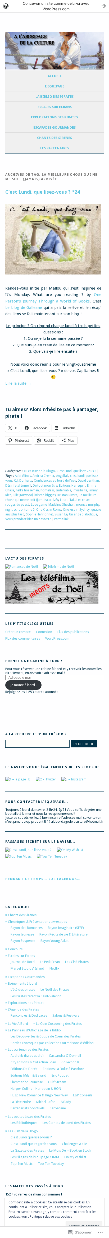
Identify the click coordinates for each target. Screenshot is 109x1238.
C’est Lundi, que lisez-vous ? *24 (42, 192)
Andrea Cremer (43, 476)
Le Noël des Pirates (54, 990)
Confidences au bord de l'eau (55, 480)
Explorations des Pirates (54, 117)
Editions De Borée (24, 1069)
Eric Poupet (60, 1075)
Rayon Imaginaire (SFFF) (66, 928)
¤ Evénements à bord (21, 983)
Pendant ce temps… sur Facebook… (43, 879)
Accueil (55, 76)
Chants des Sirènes (54, 138)
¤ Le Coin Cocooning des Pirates (57, 1024)
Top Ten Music (22, 1164)
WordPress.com (57, 638)
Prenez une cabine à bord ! (33, 661)
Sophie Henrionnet (39, 514)
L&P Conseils (82, 1095)
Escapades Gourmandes (54, 127)
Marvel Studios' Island (27, 968)
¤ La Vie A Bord (16, 1024)
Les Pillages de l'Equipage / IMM (35, 1157)
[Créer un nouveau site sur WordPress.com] (54, 6)
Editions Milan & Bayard (28, 1075)
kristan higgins (45, 495)
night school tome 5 (20, 509)
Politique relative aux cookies (51, 1216)
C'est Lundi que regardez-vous (34, 1144)
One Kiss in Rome (48, 509)
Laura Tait (67, 500)
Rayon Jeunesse (22, 934)
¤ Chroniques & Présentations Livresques (36, 922)
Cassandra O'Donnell (65, 1056)
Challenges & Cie (74, 1144)
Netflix (54, 968)
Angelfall (62, 476)
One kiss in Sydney (76, 509)
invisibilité (80, 490)
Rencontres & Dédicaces (29, 1015)
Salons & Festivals (65, 1015)
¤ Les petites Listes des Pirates (28, 1117)
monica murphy (87, 504)
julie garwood (23, 495)
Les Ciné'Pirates (77, 962)
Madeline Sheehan (61, 504)
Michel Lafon (46, 1102)
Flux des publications (73, 632)
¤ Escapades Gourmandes (25, 977)
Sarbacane (58, 1108)
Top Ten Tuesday (51, 1164)
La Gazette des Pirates (27, 1150)
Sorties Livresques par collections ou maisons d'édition (52, 1043)
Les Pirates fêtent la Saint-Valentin (36, 996)
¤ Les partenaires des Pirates (27, 1049)
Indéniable (63, 490)
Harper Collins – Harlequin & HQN (36, 1089)
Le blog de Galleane (23, 307)
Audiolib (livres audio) (27, 1056)
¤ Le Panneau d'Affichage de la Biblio (33, 1030)
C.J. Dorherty (23, 480)
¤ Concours (13, 949)
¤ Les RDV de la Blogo (39, 471)
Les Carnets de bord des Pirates (67, 1123)
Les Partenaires (54, 148)
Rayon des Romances (27, 928)
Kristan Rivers (67, 495)
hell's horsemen (27, 490)
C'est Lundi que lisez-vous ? (76, 471)
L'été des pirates (23, 990)
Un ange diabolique (83, 514)
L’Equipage (54, 86)
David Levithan (88, 480)
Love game (39, 504)
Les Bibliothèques (24, 1123)
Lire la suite (18, 383)
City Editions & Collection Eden (33, 1062)
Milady (66, 1102)
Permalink (61, 519)
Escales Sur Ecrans (55, 107)
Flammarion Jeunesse (27, 1082)
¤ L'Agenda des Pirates (22, 1009)
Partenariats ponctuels (27, 1108)
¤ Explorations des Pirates (24, 1003)
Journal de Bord (23, 962)
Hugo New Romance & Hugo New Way (39, 1095)
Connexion (44, 632)
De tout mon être (45, 485)
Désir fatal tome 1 (18, 485)
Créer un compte (18, 632)
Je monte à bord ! (23, 685)
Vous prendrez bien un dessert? (28, 519)
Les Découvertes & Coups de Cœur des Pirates (46, 1036)
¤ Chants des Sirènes (21, 915)
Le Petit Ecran (50, 962)
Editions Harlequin (72, 485)
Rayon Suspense (23, 941)
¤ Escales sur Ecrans (20, 956)
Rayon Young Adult (54, 941)
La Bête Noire (21, 1102)
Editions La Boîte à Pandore (63, 1069)
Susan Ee (60, 514)
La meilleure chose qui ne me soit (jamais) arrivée (50, 497)
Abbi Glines (23, 476)
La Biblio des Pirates (54, 97)
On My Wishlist (75, 1157)
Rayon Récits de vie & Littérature (63, 934)
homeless (47, 490)
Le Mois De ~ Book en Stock (70, 1150)
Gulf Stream (57, 1082)
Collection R (70, 1062)
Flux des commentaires (22, 638)
